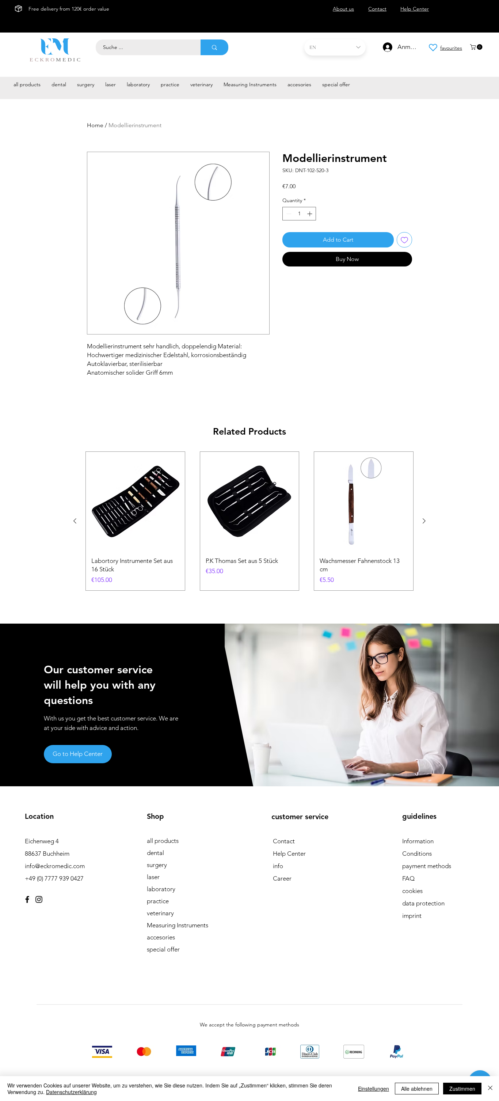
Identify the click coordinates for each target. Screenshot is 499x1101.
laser (153, 877)
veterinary (160, 913)
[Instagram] (38, 899)
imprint (412, 915)
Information (418, 841)
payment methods (426, 866)
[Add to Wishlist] (404, 239)
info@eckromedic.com (55, 866)
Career (282, 878)
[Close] (490, 1088)
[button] (477, 47)
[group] (249, 521)
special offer (163, 949)
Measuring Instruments (177, 925)
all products (163, 840)
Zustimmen (462, 1088)
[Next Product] (424, 521)
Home (95, 125)
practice (158, 901)
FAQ (408, 878)
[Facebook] (27, 899)
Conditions (417, 853)
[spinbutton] (299, 213)
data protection (423, 903)
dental (155, 852)
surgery (157, 865)
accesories (161, 937)
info (278, 866)
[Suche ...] (214, 47)
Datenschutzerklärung (71, 1092)
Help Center (289, 853)
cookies (412, 890)
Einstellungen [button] (373, 1088)
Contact (284, 841)
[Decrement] (288, 213)
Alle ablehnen (417, 1088)
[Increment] (310, 213)
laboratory (161, 889)
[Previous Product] (75, 521)
